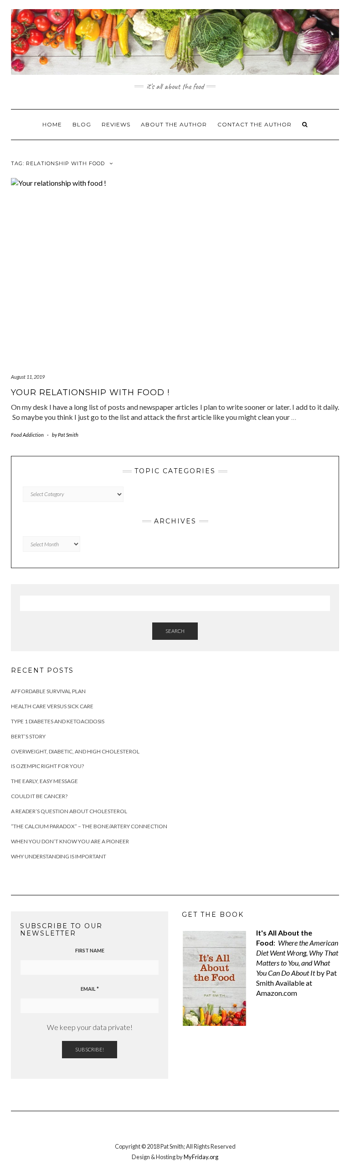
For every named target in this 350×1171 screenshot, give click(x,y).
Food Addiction (27, 435)
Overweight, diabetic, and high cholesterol (75, 751)
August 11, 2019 (28, 377)
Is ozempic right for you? (47, 766)
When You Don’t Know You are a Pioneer (70, 841)
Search (175, 631)
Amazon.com (276, 992)
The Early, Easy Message (44, 781)
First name (89, 950)
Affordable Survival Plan (48, 691)
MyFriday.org (201, 1157)
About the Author (174, 124)
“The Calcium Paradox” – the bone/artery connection (89, 826)
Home (52, 124)
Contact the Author (254, 124)
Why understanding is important (58, 856)
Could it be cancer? (39, 796)
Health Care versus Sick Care (52, 706)
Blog (81, 124)
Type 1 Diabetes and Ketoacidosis (57, 721)
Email (90, 989)
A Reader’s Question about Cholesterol (69, 811)
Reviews (116, 124)
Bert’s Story (28, 736)
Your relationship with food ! (90, 392)
